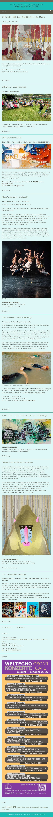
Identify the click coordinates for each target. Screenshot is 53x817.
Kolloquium (27, 807)
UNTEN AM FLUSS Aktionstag (14, 87)
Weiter (21, 627)
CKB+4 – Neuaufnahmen (12, 138)
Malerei (31, 807)
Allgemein (7, 80)
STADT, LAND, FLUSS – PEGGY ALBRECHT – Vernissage (24, 416)
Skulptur (40, 807)
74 (17, 627)
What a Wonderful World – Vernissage (17, 317)
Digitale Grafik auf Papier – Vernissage (17, 462)
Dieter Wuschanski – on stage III (14, 197)
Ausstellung (10, 807)
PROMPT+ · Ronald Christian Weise (12, 646)
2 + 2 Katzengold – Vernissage (14, 574)
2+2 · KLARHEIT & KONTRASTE (11, 650)
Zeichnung (7, 809)
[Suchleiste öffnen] (51, 11)
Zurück (5, 627)
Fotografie (18, 807)
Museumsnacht (35, 807)
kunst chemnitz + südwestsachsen (26, 4)
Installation (22, 807)
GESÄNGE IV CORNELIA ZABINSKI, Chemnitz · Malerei (23, 17)
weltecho (3, 809)
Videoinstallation (45, 807)
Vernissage (7, 190)
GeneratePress (42, 814)
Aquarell (3, 807)
